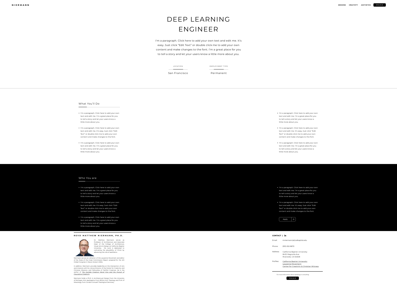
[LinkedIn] (285, 235)
